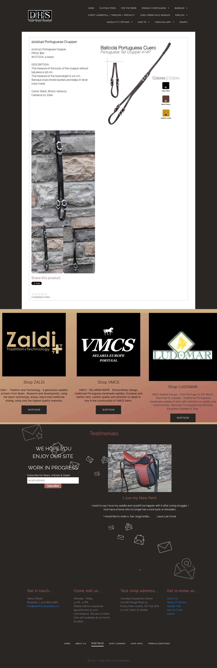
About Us (172, 598)
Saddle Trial (174, 606)
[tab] (136, 570)
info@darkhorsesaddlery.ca (43, 606)
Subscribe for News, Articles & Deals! (48, 475)
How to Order (175, 609)
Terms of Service (176, 602)
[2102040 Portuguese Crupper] (140, 83)
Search (171, 613)
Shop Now (34, 409)
